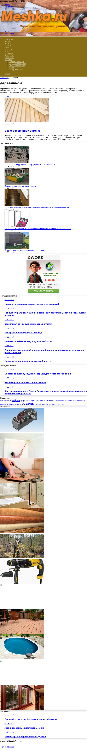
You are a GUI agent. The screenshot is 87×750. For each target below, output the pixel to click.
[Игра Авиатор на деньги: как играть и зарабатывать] (22, 608)
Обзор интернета (16, 70)
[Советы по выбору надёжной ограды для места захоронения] (17, 163)
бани (1, 401)
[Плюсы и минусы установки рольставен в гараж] (17, 248)
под (63, 400)
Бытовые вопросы (17, 66)
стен (41, 404)
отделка (59, 400)
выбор (9, 400)
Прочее (8, 60)
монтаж (37, 400)
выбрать (16, 400)
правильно (3, 404)
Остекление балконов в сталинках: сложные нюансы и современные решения (38, 229)
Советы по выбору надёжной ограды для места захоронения (30, 165)
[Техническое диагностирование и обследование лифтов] (22, 684)
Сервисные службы (17, 64)
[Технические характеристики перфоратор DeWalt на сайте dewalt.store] (22, 583)
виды (5, 400)
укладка (45, 404)
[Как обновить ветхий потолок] (22, 457)
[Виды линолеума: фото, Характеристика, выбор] (22, 532)
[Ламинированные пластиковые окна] (22, 709)
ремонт (19, 404)
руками (27, 403)
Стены (8, 45)
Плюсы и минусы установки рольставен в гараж (25, 250)
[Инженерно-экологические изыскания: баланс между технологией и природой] (22, 558)
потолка (75, 401)
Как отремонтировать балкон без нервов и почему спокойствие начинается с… (38, 207)
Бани (7, 41)
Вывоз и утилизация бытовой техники (20, 186)
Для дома (9, 56)
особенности (50, 400)
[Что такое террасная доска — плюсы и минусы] (22, 633)
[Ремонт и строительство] (35, 28)
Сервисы (9, 58)
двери (23, 401)
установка (60, 404)
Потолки (9, 54)
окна (41, 401)
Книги (11, 68)
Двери (8, 43)
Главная (3, 78)
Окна (7, 47)
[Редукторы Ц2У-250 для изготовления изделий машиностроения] (22, 432)
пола (70, 401)
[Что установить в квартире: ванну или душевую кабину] (22, 507)
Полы (7, 52)
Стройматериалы (16, 62)
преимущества (11, 404)
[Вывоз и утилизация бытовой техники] (17, 184)
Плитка (8, 50)
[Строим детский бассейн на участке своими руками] (22, 659)
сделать (36, 404)
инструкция (30, 401)
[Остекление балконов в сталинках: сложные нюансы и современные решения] (17, 227)
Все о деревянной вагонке (22, 130)
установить (52, 404)
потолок (82, 401)
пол (66, 400)
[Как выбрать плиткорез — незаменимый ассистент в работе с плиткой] (22, 482)
